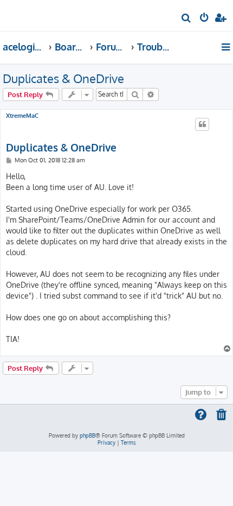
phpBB (87, 435)
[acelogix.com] (26, 14)
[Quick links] (227, 47)
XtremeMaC (22, 115)
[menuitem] (186, 19)
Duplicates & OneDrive (63, 78)
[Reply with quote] (202, 124)
